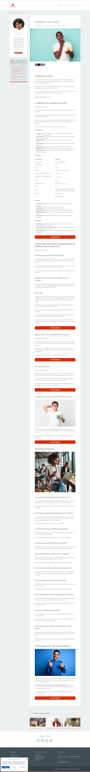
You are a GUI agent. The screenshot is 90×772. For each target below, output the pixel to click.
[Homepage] (13, 5)
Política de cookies (10, 769)
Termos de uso (38, 754)
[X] (50, 740)
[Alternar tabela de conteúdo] (48, 97)
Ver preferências (22, 767)
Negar (14, 767)
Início (61, 5)
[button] (26, 759)
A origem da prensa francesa (36, 728)
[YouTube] (38, 740)
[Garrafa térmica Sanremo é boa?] (72, 726)
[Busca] (79, 4)
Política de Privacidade (17, 769)
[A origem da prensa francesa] (38, 726)
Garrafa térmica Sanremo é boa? (72, 728)
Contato (75, 5)
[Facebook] (46, 740)
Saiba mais (18, 52)
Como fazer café (14, 756)
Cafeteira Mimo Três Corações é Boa (55, 728)
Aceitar (5, 767)
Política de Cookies (39, 758)
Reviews (64, 25)
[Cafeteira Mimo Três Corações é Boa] (55, 726)
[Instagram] (42, 740)
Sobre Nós (65, 5)
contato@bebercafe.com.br (63, 762)
